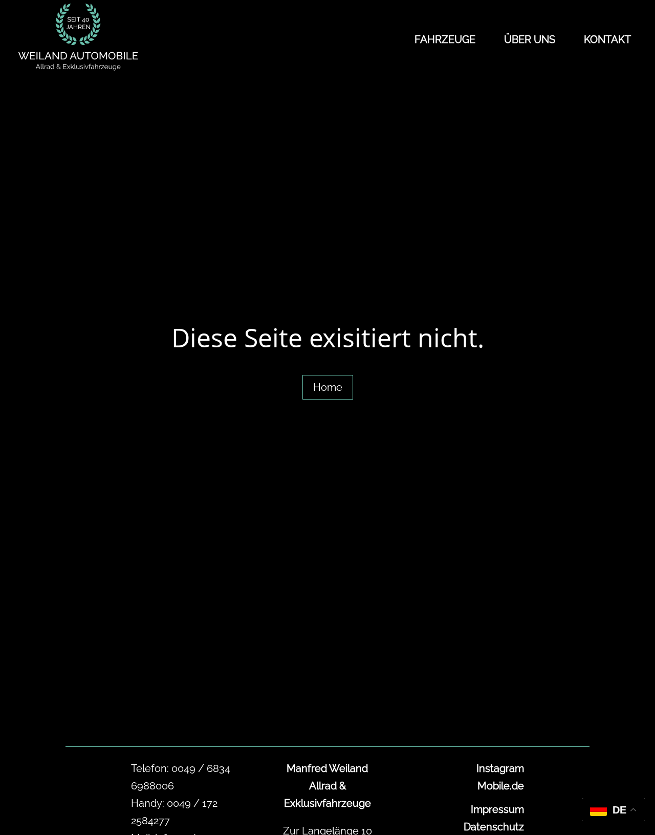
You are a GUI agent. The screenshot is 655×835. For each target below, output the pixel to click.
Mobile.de (500, 786)
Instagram (500, 768)
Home (327, 387)
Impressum (497, 809)
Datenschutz (494, 827)
